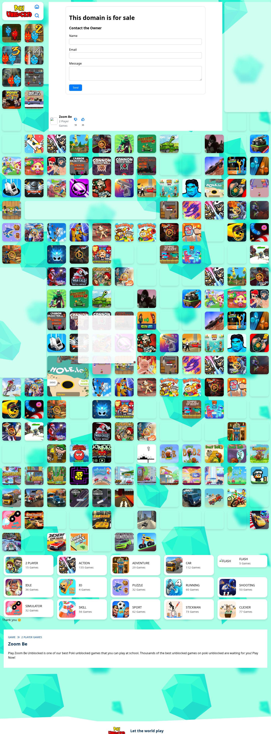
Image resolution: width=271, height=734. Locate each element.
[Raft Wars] (146, 232)
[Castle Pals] (169, 166)
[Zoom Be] (11, 144)
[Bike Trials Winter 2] (259, 498)
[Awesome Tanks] (169, 144)
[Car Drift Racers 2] (79, 520)
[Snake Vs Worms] (259, 232)
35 (83, 125)
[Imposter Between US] (259, 188)
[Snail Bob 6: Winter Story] (11, 475)
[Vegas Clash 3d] (11, 431)
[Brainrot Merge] (11, 232)
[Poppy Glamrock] (79, 232)
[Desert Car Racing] (56, 542)
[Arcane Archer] (124, 144)
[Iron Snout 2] (11, 210)
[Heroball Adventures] (79, 453)
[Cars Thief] (169, 520)
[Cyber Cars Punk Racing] (11, 542)
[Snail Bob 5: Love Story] (259, 453)
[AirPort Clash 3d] (101, 144)
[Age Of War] (79, 144)
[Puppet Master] (101, 232)
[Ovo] (146, 453)
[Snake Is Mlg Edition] (236, 232)
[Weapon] (259, 254)
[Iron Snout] (146, 365)
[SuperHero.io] (101, 254)
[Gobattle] (34, 144)
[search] (37, 15)
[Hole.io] (214, 188)
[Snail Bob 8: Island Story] (56, 475)
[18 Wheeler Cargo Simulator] (34, 498)
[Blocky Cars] (259, 144)
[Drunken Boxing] (259, 166)
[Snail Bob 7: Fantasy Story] (34, 475)
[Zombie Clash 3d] (124, 276)
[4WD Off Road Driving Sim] (191, 498)
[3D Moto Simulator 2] (169, 498)
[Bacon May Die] (191, 144)
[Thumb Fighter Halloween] (34, 121)
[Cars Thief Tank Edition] (146, 520)
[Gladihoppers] (101, 188)
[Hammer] (146, 188)
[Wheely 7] (214, 475)
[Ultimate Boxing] (236, 254)
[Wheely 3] (124, 475)
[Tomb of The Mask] (79, 475)
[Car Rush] (101, 520)
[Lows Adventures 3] (259, 475)
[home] (37, 6)
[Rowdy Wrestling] (214, 232)
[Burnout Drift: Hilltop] (56, 520)
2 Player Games (31, 637)
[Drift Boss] (79, 542)
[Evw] (34, 188)
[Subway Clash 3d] (79, 254)
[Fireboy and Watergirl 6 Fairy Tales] (34, 77)
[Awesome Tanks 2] (146, 144)
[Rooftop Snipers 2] (34, 99)
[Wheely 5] (169, 475)
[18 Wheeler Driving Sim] (56, 498)
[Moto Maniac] (11, 387)
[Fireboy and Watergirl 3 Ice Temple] (11, 55)
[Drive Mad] (146, 542)
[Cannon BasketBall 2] (79, 166)
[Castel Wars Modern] (146, 321)
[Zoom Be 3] (259, 121)
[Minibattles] (214, 210)
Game (11, 637)
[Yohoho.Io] (101, 276)
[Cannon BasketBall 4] (124, 166)
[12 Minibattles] (56, 144)
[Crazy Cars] (259, 520)
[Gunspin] (124, 188)
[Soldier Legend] (34, 254)
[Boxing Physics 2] (56, 166)
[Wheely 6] (191, 475)
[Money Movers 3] (11, 99)
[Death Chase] (214, 166)
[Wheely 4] (146, 475)
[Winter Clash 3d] (56, 276)
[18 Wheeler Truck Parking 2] (79, 498)
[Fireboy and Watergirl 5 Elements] (11, 77)
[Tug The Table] (191, 254)
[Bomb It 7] (34, 166)
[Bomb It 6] (11, 166)
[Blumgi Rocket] (11, 520)
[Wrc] (79, 276)
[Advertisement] (106, 339)
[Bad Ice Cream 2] (259, 431)
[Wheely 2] (101, 475)
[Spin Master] (56, 254)
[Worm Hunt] (79, 431)
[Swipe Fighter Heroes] (124, 254)
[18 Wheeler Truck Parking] (101, 498)
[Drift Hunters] (124, 542)
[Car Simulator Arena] (124, 520)
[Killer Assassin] (169, 210)
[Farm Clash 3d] (56, 188)
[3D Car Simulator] (146, 498)
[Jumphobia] (124, 453)
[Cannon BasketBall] (146, 166)
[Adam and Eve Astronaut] (236, 431)
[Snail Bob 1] (169, 453)
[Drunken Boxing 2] (236, 166)
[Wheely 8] (236, 475)
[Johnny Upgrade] (101, 453)
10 (75, 125)
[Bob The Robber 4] (56, 453)
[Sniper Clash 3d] (11, 254)
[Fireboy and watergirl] (11, 33)
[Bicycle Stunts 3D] (236, 498)
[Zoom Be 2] (236, 121)
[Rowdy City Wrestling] (191, 232)
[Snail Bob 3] (214, 453)
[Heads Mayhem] (169, 188)
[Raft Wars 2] (124, 232)
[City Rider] (236, 520)
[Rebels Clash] (191, 276)
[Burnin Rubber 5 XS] (34, 520)
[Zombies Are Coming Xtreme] (169, 276)
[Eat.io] (11, 188)
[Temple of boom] (169, 254)
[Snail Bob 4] (236, 453)
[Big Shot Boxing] (236, 144)
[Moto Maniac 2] (259, 210)
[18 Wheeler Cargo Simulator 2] (11, 498)
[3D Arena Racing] (124, 498)
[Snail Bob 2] (191, 453)
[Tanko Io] (146, 254)
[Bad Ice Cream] (34, 453)
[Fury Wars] (79, 188)
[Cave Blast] (191, 166)
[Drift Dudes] (101, 542)
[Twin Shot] (214, 254)
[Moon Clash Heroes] (236, 210)
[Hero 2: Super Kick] (191, 188)
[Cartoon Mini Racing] (191, 520)
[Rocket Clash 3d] (169, 232)
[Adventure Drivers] (214, 498)
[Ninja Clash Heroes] (34, 232)
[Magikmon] (191, 210)
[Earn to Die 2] (146, 276)
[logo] (19, 11)
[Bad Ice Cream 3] (11, 453)
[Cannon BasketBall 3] (101, 166)
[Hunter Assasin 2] (236, 188)
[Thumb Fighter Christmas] (11, 121)
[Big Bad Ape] (214, 144)
